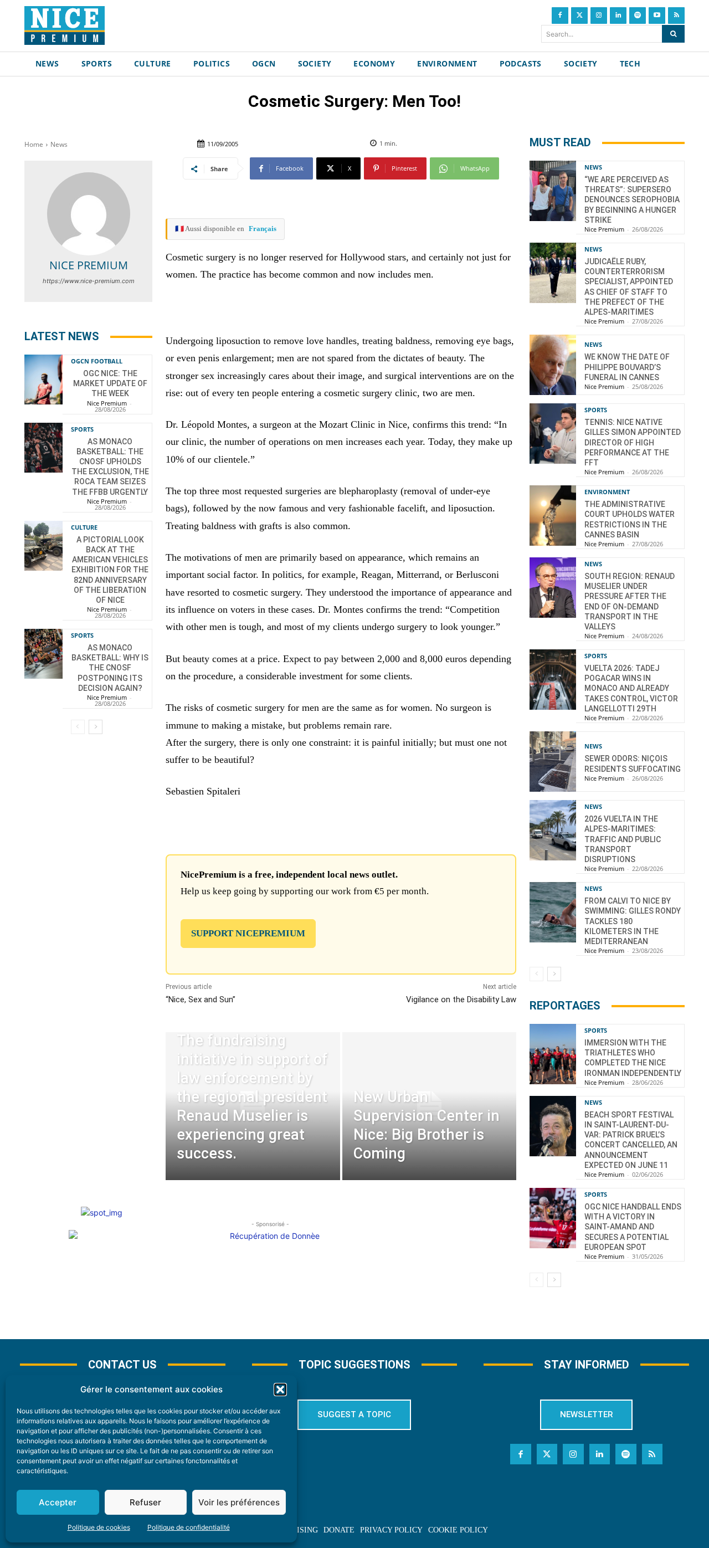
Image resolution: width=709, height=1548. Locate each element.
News (59, 144)
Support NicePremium (248, 933)
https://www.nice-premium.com (89, 281)
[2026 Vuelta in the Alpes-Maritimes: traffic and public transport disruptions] (553, 830)
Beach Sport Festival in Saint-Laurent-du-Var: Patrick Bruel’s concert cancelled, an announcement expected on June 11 (630, 1140)
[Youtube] (657, 15)
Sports (82, 429)
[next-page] (95, 727)
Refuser (145, 1502)
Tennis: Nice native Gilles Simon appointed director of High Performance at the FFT (632, 442)
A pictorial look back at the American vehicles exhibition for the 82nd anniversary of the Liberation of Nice (109, 569)
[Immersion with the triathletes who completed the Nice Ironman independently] (553, 1054)
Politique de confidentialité (188, 1527)
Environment (607, 492)
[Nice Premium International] (64, 25)
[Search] (673, 34)
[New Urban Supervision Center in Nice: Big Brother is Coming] (429, 1106)
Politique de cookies (99, 1527)
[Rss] (676, 15)
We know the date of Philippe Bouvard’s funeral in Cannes (627, 366)
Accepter (57, 1502)
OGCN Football (96, 361)
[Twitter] (579, 15)
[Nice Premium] (88, 213)
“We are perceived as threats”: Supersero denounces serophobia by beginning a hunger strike (632, 199)
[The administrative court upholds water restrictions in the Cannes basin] (553, 515)
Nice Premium (88, 265)
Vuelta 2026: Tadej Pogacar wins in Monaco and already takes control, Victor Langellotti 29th (631, 688)
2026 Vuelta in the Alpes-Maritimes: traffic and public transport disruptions (622, 839)
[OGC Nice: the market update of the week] (43, 379)
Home (33, 144)
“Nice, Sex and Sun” (200, 999)
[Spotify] (637, 15)
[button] (280, 1389)
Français (262, 228)
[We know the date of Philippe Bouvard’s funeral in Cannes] (553, 365)
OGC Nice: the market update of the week (110, 383)
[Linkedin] (618, 15)
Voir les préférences (239, 1502)
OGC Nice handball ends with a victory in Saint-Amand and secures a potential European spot (632, 1227)
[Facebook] (560, 15)
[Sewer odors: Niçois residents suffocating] (553, 761)
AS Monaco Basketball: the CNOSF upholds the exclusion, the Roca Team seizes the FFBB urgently (110, 466)
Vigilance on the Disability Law (461, 999)
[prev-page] (78, 727)
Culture (84, 527)
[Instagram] (598, 15)
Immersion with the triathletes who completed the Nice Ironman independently (632, 1058)
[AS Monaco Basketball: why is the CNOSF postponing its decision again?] (43, 654)
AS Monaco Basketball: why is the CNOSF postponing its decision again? (109, 668)
